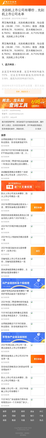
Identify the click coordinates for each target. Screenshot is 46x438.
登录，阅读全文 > (23, 91)
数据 (14, 420)
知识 (32, 420)
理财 (14, 416)
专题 (23, 420)
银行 (32, 416)
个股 (41, 416)
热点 (41, 420)
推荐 (4, 411)
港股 (23, 416)
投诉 (39, 129)
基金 (32, 411)
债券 (4, 416)
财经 (23, 411)
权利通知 (23, 435)
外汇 (41, 411)
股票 (14, 411)
